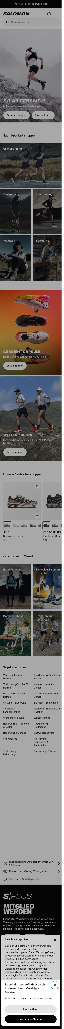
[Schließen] (55, 985)
